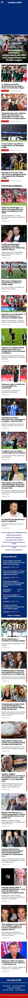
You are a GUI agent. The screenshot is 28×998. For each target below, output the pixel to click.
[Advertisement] (14, 20)
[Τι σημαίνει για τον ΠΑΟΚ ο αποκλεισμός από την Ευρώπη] (14, 440)
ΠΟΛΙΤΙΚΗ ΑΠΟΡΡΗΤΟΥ (18, 986)
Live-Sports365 (14, 980)
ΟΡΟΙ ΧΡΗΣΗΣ (7, 986)
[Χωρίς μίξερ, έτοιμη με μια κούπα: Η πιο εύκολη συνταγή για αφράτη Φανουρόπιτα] (14, 730)
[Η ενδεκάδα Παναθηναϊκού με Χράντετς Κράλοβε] (14, 508)
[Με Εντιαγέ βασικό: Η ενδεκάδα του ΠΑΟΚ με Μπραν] (14, 628)
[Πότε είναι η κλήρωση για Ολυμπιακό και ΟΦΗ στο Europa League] (14, 270)
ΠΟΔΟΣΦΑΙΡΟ (5, 90)
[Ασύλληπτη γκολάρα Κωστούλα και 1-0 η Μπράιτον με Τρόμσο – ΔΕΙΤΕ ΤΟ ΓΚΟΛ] (14, 407)
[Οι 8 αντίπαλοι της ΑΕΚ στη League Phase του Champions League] (14, 132)
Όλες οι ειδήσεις (14, 615)
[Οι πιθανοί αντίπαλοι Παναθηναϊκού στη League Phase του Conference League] (14, 73)
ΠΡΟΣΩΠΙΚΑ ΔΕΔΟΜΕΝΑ (14, 988)
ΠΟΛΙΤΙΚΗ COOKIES (8, 990)
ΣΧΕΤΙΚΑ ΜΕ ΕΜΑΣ (20, 990)
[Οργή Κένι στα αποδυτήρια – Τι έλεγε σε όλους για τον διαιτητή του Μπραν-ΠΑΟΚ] (14, 303)
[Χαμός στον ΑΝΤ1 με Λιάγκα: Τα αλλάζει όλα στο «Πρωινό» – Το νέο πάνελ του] (14, 950)
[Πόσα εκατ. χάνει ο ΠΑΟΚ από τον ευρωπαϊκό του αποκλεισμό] (14, 373)
